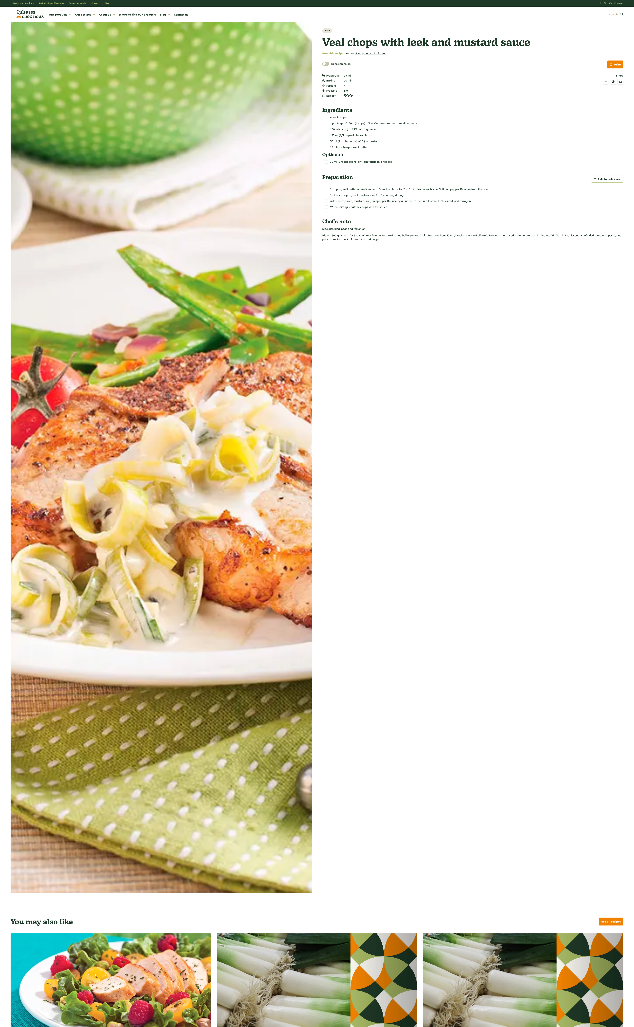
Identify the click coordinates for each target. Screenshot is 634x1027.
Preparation (333, 75)
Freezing (331, 90)
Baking (330, 80)
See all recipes (611, 921)
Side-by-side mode (609, 179)
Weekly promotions (23, 3)
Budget (330, 95)
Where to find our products (137, 14)
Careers (95, 3)
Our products (58, 14)
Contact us (181, 14)
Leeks (327, 30)
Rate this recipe (332, 53)
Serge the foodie (77, 3)
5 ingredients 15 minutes (370, 53)
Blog (163, 14)
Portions (331, 85)
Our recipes (83, 14)
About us (105, 14)
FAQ (107, 3)
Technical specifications (51, 3)
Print (617, 64)
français (618, 3)
